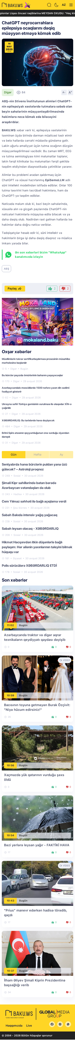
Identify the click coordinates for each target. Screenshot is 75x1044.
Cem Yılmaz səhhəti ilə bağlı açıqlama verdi (34, 501)
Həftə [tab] (37, 454)
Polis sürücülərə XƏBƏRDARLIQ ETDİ (29, 565)
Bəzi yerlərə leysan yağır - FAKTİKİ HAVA (36, 845)
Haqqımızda (14, 1025)
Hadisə (17, 494)
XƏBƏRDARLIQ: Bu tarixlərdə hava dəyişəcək (28, 420)
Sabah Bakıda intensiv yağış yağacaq (29, 515)
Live (29, 1025)
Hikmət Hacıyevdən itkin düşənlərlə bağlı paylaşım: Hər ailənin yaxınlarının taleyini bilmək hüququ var (37, 547)
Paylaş (12, 288)
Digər (7, 92)
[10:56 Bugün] (37, 748)
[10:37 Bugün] (37, 953)
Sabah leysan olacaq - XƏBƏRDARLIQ (30, 528)
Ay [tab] (61, 454)
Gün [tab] (14, 454)
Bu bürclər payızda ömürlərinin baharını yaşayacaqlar (32, 375)
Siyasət (17, 558)
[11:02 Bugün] (37, 607)
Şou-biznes (20, 507)
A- (64, 92)
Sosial (17, 475)
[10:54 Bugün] (37, 818)
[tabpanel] (37, 518)
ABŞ (6, 268)
